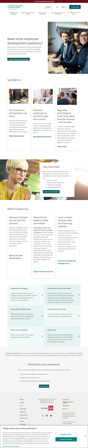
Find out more (62, 146)
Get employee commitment (42, 137)
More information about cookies (11, 446)
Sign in (63, 7)
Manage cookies (66, 434)
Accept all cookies (66, 439)
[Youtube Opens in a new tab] (51, 415)
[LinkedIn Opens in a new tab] (47, 415)
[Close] (85, 436)
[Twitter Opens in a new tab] (43, 415)
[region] (44, 436)
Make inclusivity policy (16, 136)
